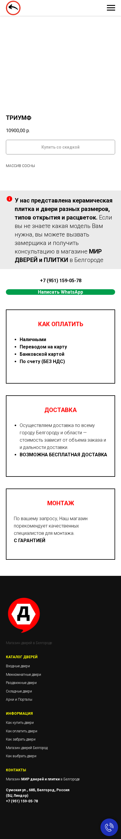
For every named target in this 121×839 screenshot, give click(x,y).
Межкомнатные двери (23, 675)
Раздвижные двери (21, 683)
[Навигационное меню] (111, 8)
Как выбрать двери (21, 756)
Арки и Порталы (19, 699)
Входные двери (18, 666)
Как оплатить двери (21, 731)
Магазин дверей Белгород (27, 748)
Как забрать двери (21, 739)
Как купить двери (20, 723)
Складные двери (19, 691)
